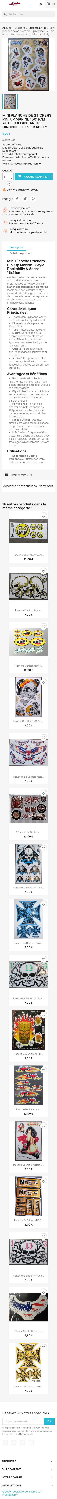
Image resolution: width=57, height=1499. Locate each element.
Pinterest (33, 198)
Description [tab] (17, 247)
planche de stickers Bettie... (28, 1164)
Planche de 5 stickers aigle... (28, 776)
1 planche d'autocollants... (28, 665)
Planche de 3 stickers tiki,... (28, 1053)
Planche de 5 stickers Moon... (28, 554)
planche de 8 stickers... (28, 1109)
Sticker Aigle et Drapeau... (28, 1331)
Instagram (31, 1442)
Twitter (13, 1442)
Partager (17, 198)
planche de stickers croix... (28, 942)
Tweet (25, 198)
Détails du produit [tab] (21, 253)
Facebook (5, 1442)
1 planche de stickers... (28, 832)
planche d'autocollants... (28, 610)
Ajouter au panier (33, 176)
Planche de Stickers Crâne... (28, 887)
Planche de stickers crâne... (28, 721)
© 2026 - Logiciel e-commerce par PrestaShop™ (21, 1493)
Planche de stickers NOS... (28, 1220)
